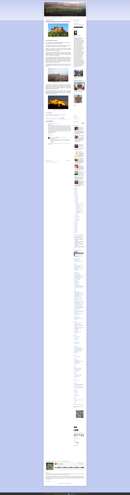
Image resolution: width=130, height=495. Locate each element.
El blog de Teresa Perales (78, 369)
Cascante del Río (77, 370)
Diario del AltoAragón (77, 279)
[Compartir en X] (62, 118)
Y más (75, 494)
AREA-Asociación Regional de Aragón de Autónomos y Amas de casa (79, 385)
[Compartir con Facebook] (63, 118)
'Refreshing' (76, 142)
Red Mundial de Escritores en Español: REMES (79, 292)
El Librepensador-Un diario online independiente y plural (79, 276)
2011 (75, 192)
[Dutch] (83, 434)
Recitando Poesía (77, 314)
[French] (76, 434)
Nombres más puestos (81, 151)
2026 (75, 232)
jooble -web (76, 396)
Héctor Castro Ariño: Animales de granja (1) (81, 136)
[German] (78, 434)
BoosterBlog (76, 392)
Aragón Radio (76, 284)
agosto (76, 215)
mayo (76, 201)
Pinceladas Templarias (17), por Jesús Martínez (79, 206)
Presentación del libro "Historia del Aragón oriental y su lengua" (81, 145)
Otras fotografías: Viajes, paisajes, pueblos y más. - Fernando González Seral (79, 328)
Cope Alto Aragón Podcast (78, 287)
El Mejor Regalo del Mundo (78, 313)
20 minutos (76, 280)
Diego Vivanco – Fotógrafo (78, 322)
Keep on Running (77, 343)
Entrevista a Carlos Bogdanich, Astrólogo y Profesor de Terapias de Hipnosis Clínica (81, 128)
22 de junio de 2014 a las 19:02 (55, 123)
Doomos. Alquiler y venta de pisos (79, 404)
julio (76, 214)
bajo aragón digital (77, 274)
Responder (49, 133)
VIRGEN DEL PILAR (81, 180)
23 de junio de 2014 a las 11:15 (62, 137)
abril (76, 200)
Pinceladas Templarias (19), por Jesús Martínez (79, 212)
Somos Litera (76, 281)
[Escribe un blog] (61, 118)
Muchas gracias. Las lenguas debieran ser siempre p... (79, 236)
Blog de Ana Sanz (77, 360)
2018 (75, 225)
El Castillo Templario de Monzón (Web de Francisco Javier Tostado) (56, 114)
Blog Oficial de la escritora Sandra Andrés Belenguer (79, 302)
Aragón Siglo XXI (77, 371)
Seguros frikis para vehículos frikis (81, 158)
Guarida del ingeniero (78, 362)
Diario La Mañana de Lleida (78, 285)
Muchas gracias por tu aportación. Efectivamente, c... (79, 241)
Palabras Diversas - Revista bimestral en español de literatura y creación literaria (79, 295)
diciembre (76, 220)
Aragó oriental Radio (77, 273)
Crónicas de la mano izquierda (79, 261)
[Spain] (80, 434)
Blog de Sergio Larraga (78, 368)
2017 (75, 224)
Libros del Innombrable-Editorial (79, 310)
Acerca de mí (60, 17)
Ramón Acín (76, 309)
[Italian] (82, 434)
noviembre (77, 219)
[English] (74, 434)
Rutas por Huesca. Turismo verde (60, 37)
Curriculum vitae (54, 17)
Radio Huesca (77, 283)
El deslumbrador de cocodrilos (79, 361)
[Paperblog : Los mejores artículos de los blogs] (76, 443)
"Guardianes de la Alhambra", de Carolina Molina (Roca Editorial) (79, 307)
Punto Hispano (77, 363)
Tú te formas (76, 339)
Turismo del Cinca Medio (60, 82)
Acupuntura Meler (77, 380)
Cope (75, 288)
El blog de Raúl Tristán (78, 296)
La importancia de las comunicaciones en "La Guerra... (78, 208)
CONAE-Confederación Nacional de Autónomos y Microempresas (79, 387)
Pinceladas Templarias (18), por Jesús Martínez (79, 210)
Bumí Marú (76, 352)
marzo (76, 199)
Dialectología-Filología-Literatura (79, 265)
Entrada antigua (68, 160)
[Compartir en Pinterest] (64, 118)
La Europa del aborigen (78, 348)
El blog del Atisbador (77, 266)
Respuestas (50, 135)
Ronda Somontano (77, 282)
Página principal (47, 17)
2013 (75, 194)
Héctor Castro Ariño (53, 137)
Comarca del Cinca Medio (60, 109)
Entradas (76, 117)
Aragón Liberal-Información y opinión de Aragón (79, 278)
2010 (75, 191)
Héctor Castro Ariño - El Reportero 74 (63, 4)
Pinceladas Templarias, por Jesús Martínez (52, 115)
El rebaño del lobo (77, 308)
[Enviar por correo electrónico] (60, 118)
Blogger (70, 483)
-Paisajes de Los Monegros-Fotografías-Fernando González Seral (79, 326)
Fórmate (76, 337)
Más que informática (77, 336)
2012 (75, 193)
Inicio (59, 160)
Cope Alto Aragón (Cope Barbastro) (79, 286)
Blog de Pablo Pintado (78, 347)
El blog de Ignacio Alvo (78, 356)
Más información (71, 494)
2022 (75, 230)
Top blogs (76, 364)
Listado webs (76, 391)
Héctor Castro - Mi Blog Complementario (78, 260)
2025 (75, 231)
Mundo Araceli (77, 338)
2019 (75, 226)
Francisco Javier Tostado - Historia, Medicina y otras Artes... (79, 349)
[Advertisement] (79, 453)
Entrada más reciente (49, 160)
